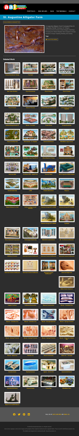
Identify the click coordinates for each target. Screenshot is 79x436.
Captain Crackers (12, 305)
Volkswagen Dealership (30, 239)
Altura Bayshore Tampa (49, 158)
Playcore (66, 190)
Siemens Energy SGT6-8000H (48, 223)
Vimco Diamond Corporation (12, 239)
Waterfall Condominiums (48, 239)
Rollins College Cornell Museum (30, 207)
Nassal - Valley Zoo (12, 355)
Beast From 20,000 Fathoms (12, 404)
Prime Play (48, 388)
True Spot (30, 75)
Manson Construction (48, 305)
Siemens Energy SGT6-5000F (66, 207)
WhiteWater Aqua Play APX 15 (12, 158)
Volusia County (30, 388)
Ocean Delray (48, 125)
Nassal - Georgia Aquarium (49, 321)
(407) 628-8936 (10, 2)
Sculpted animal (52, 39)
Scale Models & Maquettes (12, 22)
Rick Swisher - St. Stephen (30, 141)
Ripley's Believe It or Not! (12, 207)
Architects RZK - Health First (30, 174)
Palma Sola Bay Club (12, 141)
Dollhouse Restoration (30, 305)
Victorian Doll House (12, 388)
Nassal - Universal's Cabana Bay (67, 338)
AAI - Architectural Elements (67, 239)
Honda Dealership (12, 190)
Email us (17, 2)
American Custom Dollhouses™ (48, 273)
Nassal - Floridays (30, 125)
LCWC (30, 190)
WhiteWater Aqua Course (66, 141)
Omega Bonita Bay (66, 125)
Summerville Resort (49, 141)
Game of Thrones (30, 107)
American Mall (12, 174)
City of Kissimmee (30, 91)
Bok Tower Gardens (12, 91)
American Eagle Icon (66, 272)
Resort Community (48, 355)
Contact (72, 11)
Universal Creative (48, 75)
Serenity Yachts (12, 371)
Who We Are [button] (42, 11)
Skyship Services (30, 371)
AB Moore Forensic (12, 256)
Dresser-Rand (48, 174)
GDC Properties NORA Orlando (67, 174)
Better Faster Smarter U (67, 289)
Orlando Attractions (49, 190)
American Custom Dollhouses (66, 158)
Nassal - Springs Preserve (66, 321)
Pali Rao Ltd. (30, 355)
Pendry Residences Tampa (12, 75)
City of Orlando (48, 91)
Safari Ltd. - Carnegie (66, 355)
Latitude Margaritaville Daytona (67, 108)
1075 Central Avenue (66, 75)
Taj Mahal (66, 223)
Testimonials (61, 11)
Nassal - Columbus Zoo (67, 305)
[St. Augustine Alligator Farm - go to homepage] (15, 5)
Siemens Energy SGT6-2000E (48, 207)
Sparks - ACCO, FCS (49, 371)
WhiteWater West (66, 388)
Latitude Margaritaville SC (12, 125)
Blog (52, 11)
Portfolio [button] (31, 11)
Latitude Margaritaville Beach (48, 107)
